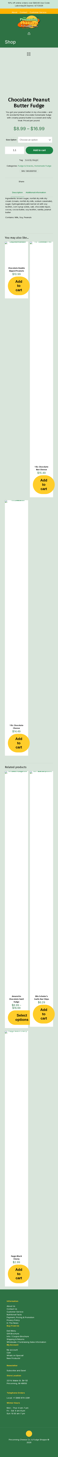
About (14, 12)
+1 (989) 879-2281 (21, 1398)
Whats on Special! (15, 1355)
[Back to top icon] (29, 1434)
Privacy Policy (13, 1320)
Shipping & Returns (15, 1339)
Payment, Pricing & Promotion (20, 1317)
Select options (21, 1017)
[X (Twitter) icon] (30, 1446)
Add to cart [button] (18, 285)
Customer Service (38, 12)
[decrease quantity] (8, 150)
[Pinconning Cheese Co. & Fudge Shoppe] (29, 22)
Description (17, 192)
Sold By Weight (31, 160)
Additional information (36, 192)
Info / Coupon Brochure (18, 1336)
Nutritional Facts (14, 1314)
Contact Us (12, 1309)
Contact (23, 12)
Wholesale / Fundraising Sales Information (26, 1342)
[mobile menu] (54, 19)
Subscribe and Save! (16, 1370)
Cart (9, 1352)
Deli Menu (11, 1331)
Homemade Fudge (42, 166)
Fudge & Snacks (25, 166)
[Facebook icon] (27, 1446)
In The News (12, 1323)
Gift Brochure (13, 1333)
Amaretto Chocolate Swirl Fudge (16, 999)
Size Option (11, 139)
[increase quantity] (20, 150)
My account (12, 1350)
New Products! (13, 1358)
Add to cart (39, 150)
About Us (11, 1306)
